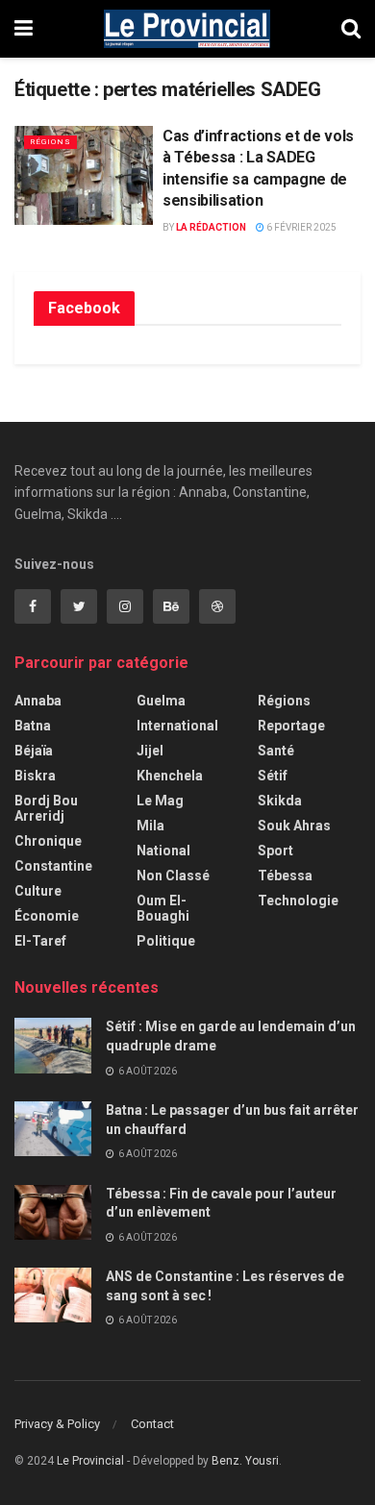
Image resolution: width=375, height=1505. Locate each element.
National (163, 850)
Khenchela (170, 775)
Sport (275, 850)
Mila (150, 825)
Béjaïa (33, 750)
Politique (166, 941)
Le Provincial (90, 1461)
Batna (32, 725)
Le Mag (160, 800)
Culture (38, 891)
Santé (276, 750)
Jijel (150, 750)
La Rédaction (211, 227)
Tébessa (285, 875)
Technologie (298, 900)
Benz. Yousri (245, 1461)
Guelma (161, 700)
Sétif (273, 775)
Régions (50, 141)
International (177, 725)
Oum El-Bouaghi (163, 908)
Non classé (173, 875)
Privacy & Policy (57, 1424)
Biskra (35, 775)
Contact (152, 1424)
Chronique (48, 841)
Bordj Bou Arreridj (46, 808)
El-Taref (40, 941)
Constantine (53, 866)
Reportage (291, 725)
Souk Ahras (294, 825)
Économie (46, 916)
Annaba (38, 700)
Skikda (280, 800)
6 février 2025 (300, 227)
